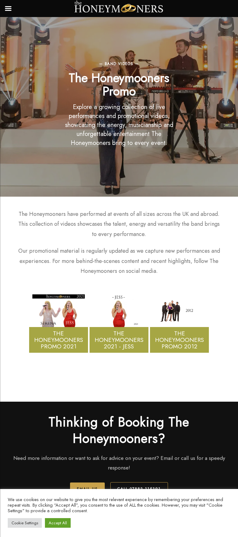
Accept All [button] (58, 523)
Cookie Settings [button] (24, 523)
